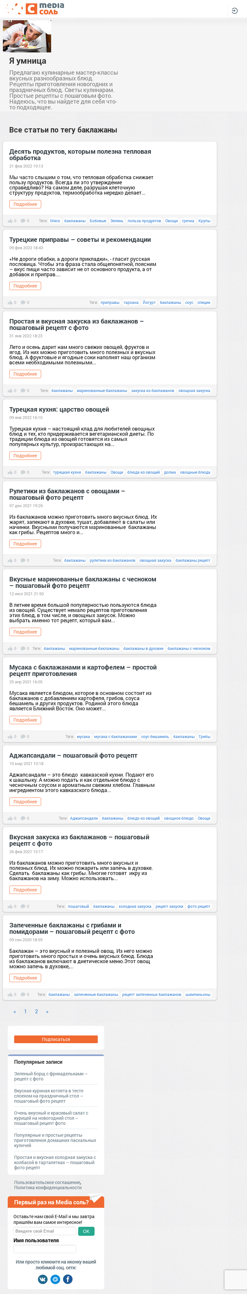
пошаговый (78, 906)
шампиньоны (198, 994)
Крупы (204, 220)
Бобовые (98, 220)
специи (203, 302)
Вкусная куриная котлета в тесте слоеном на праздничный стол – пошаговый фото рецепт (48, 1096)
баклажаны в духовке (143, 648)
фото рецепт (199, 906)
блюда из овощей (143, 472)
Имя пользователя (36, 1240)
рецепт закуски (169, 906)
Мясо (55, 220)
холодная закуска (135, 906)
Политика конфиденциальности (48, 1187)
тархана (131, 302)
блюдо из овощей (143, 818)
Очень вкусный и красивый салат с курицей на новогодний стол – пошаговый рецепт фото (51, 1118)
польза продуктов (144, 220)
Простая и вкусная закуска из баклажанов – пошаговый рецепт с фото (76, 324)
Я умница (27, 60)
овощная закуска (194, 390)
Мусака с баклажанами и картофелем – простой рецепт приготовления (83, 670)
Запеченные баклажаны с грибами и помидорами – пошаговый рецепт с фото (72, 928)
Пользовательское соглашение (47, 1182)
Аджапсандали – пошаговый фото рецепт (73, 755)
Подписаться (56, 1039)
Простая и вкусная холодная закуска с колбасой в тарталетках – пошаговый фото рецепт (55, 1162)
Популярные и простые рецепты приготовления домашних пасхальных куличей (55, 1140)
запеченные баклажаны (96, 994)
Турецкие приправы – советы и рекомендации (80, 239)
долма (170, 472)
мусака (83, 736)
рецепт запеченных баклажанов (151, 994)
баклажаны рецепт (193, 560)
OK (86, 1231)
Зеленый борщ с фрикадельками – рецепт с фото (51, 1076)
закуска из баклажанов (152, 390)
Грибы (204, 736)
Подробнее (25, 204)
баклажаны (75, 220)
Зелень (117, 220)
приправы (110, 302)
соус (189, 302)
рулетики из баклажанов (112, 560)
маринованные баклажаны (102, 390)
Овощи (171, 220)
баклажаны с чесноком (189, 648)
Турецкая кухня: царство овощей (59, 409)
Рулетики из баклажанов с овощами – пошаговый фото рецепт (67, 494)
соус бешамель (155, 736)
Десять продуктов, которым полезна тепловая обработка (80, 154)
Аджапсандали (84, 818)
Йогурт (149, 302)
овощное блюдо (179, 818)
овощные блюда (195, 472)
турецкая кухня (67, 472)
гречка (188, 220)
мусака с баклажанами (115, 736)
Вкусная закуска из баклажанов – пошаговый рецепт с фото (79, 840)
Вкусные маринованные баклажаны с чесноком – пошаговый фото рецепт (82, 582)
